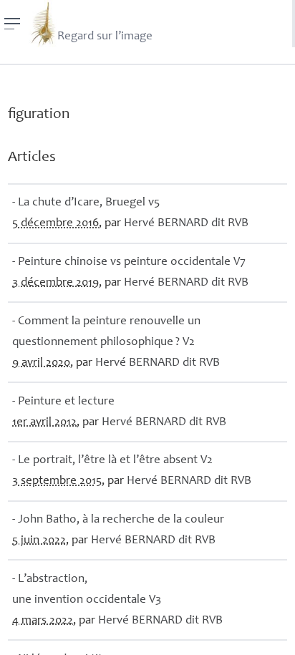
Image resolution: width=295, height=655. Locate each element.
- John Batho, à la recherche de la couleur (118, 520)
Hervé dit (186, 224)
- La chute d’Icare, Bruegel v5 (86, 203)
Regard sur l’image (105, 37)
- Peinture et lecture (63, 402)
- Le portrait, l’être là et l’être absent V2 (112, 461)
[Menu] (12, 23)
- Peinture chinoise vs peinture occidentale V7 (129, 262)
